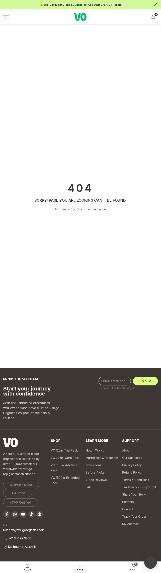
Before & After (96, 472)
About (126, 450)
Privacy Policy (132, 465)
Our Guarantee (132, 457)
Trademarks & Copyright (139, 487)
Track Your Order (134, 516)
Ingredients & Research (102, 457)
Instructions (93, 465)
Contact (127, 509)
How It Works (95, 450)
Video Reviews (96, 480)
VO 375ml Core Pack (65, 457)
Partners (128, 502)
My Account (130, 524)
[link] (21, 485)
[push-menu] (6, 17)
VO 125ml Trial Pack (64, 450)
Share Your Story (134, 494)
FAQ (88, 487)
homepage (96, 209)
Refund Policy (132, 472)
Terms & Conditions (135, 480)
